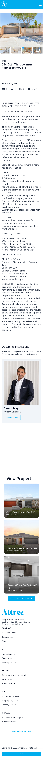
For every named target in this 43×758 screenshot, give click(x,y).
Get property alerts (10, 700)
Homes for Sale (8, 654)
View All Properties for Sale (21, 598)
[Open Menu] (40, 4)
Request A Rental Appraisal (13, 717)
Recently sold (7, 679)
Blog (4, 641)
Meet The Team (9, 632)
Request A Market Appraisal (14, 675)
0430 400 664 (12, 417)
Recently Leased (9, 704)
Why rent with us (9, 721)
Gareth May (11, 408)
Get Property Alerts (10, 662)
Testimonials (7, 637)
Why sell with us (9, 683)
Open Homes (7, 658)
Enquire (21, 754)
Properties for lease (10, 696)
